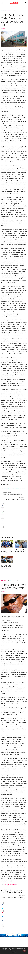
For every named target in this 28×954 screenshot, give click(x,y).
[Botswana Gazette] (14, 2)
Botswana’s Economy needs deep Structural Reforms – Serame (6, 551)
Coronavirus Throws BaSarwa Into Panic (13, 586)
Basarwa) (6, 884)
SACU (24, 487)
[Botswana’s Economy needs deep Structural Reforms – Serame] (7, 544)
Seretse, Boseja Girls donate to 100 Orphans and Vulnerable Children (7, 566)
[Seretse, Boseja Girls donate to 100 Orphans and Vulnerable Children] (7, 559)
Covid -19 (20, 487)
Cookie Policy (8, 949)
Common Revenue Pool (12, 487)
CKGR (9, 884)
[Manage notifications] (24, 951)
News (10, 10)
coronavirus (14, 884)
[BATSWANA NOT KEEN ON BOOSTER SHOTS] (21, 544)
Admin (3, 28)
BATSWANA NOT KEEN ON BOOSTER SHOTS (20, 550)
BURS (5, 487)
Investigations (4, 10)
